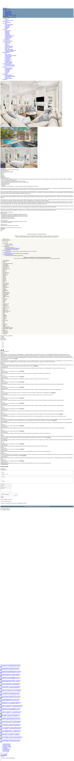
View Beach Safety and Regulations (11, 249)
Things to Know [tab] (6, 239)
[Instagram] (1, 755)
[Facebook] (2, 755)
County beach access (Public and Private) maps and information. (17, 253)
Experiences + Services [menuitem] (7, 63)
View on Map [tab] (5, 241)
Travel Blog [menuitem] (5, 79)
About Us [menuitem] (4, 66)
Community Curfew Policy (8, 254)
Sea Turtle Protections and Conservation (12, 248)
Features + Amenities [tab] (6, 240)
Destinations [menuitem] (5, 7)
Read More (16, 358)
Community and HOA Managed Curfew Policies (14, 255)
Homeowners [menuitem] (5, 74)
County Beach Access (7, 252)
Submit (2, 497)
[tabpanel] (37, 251)
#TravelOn (2, 756)
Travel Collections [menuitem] (6, 52)
